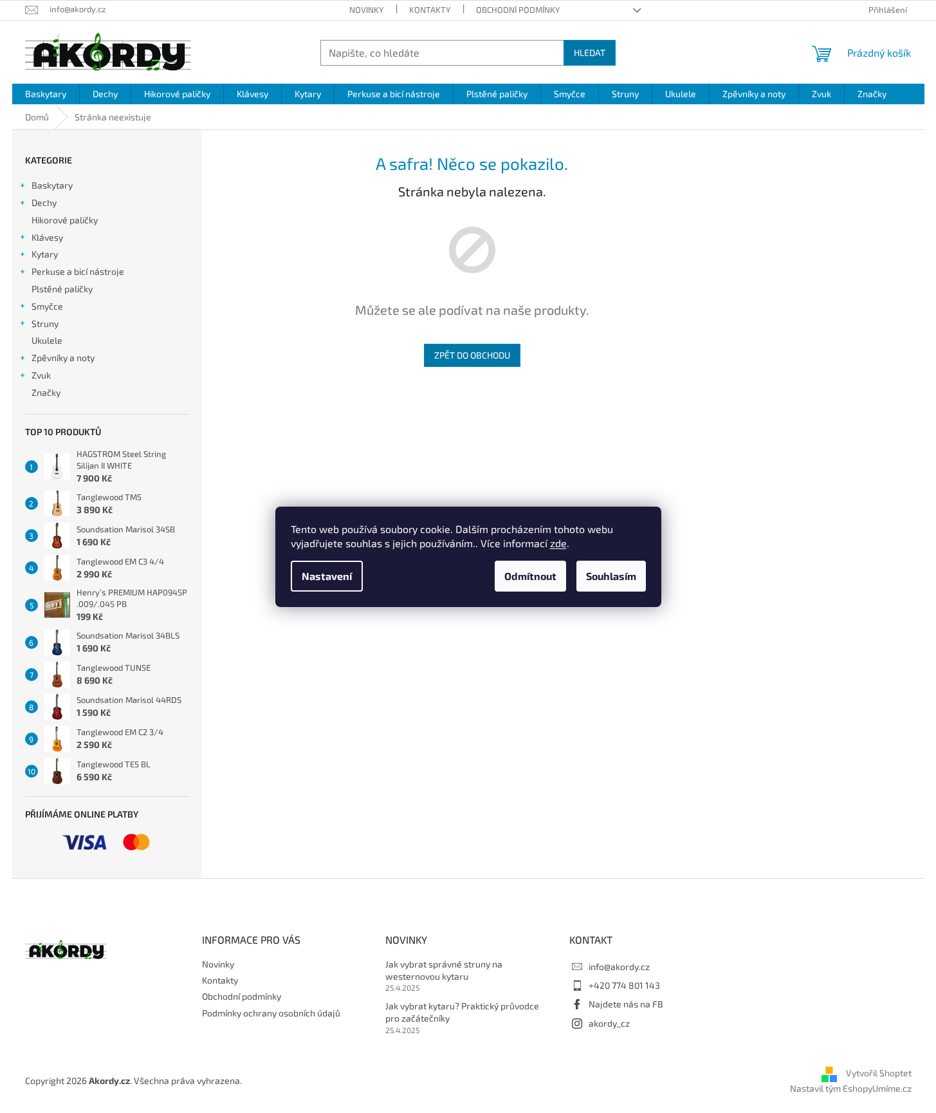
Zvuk (41, 374)
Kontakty (429, 10)
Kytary (45, 253)
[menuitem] (45, 94)
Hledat (589, 52)
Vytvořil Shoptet (879, 1072)
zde (558, 543)
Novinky (366, 10)
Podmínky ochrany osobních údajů (271, 1012)
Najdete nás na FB (626, 1003)
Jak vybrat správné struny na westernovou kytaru (443, 970)
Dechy (44, 202)
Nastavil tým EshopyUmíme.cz (851, 1088)
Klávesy (47, 237)
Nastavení (327, 576)
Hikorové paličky (65, 219)
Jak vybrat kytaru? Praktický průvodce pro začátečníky (462, 1012)
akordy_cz (609, 1023)
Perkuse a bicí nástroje (78, 271)
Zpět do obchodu (472, 355)
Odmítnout (530, 576)
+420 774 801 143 (624, 985)
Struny (45, 323)
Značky (46, 392)
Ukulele (47, 340)
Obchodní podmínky (518, 10)
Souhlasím (611, 576)
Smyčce (47, 306)
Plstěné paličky (62, 288)
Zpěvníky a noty (63, 357)
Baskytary (52, 185)
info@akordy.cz (619, 966)
